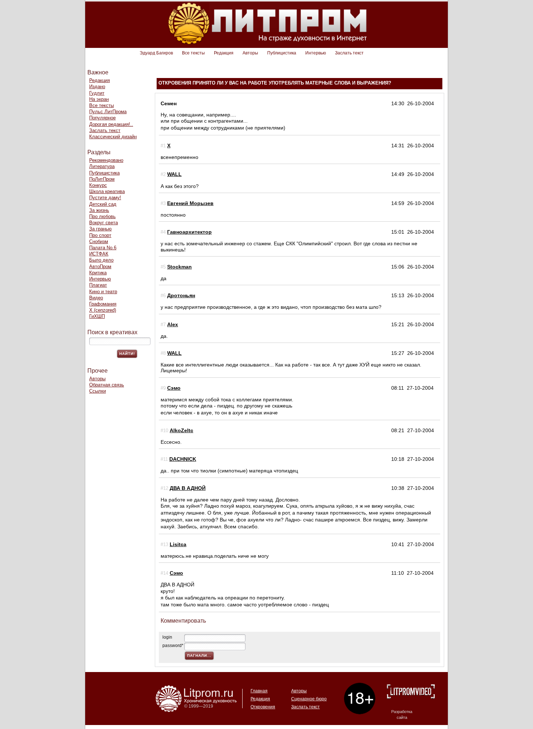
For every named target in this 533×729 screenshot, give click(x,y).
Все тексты (193, 53)
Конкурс (98, 185)
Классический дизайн (113, 136)
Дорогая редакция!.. (111, 124)
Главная (259, 690)
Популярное (102, 117)
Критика (98, 272)
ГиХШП (97, 316)
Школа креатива (107, 191)
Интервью (315, 53)
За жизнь (99, 210)
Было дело (101, 260)
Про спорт (100, 235)
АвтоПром (100, 266)
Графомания (102, 304)
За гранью (100, 229)
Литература (102, 166)
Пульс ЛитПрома (108, 111)
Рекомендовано (106, 160)
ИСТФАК (98, 254)
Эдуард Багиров (156, 53)
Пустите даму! (105, 197)
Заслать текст (349, 53)
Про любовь (102, 216)
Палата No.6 (102, 247)
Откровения (263, 706)
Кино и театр (103, 291)
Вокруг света (103, 222)
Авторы (250, 53)
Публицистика (281, 53)
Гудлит (96, 93)
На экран (99, 99)
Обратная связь (106, 385)
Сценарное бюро (309, 698)
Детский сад (102, 204)
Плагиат (98, 285)
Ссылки (97, 391)
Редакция (224, 53)
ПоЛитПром (102, 179)
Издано (97, 86)
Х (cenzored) (102, 310)
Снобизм (98, 241)
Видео (96, 297)
